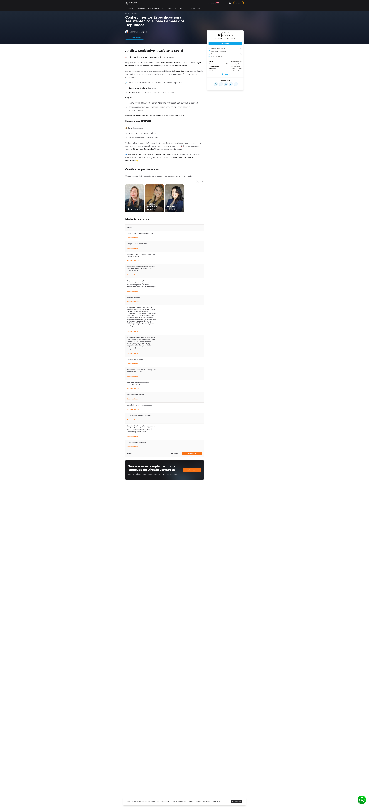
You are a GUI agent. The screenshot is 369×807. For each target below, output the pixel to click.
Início (127, 13)
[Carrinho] (230, 3)
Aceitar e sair (236, 801)
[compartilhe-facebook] (221, 84)
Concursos (129, 8)
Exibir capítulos (132, 238)
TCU (163, 8)
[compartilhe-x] (231, 84)
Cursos (181, 8)
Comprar (193, 453)
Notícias (171, 8)
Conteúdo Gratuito (195, 8)
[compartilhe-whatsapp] (216, 84)
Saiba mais (191, 470)
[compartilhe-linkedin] (226, 84)
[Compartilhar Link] (236, 84)
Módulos (135, 13)
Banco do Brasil (153, 8)
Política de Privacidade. (212, 801)
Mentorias (141, 8)
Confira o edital (136, 38)
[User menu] (224, 3)
